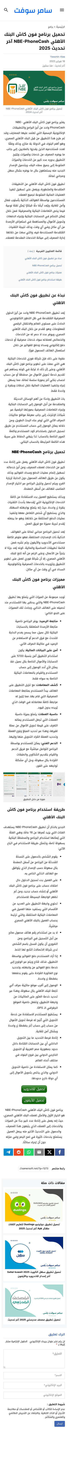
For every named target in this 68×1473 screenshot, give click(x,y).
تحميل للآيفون (34, 1100)
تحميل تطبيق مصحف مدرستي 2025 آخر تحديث (34, 1319)
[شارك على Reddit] (18, 1152)
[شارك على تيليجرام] (8, 1152)
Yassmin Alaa (57, 56)
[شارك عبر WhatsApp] (29, 1152)
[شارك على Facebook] (60, 1152)
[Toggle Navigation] (62, 10)
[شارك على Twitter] (49, 1152)
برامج (50, 27)
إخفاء (31, 251)
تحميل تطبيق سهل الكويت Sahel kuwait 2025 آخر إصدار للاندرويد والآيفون (34, 1274)
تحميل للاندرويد (34, 1089)
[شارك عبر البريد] (39, 1152)
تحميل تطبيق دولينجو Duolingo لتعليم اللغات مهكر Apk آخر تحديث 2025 (34, 1226)
